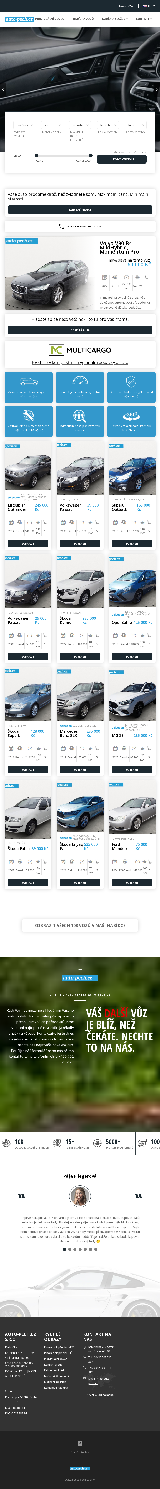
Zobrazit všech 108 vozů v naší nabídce (80, 925)
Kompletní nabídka (56, 1388)
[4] (80, 1249)
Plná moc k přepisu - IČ (58, 1353)
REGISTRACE (126, 6)
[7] (95, 1249)
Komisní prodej (53, 1365)
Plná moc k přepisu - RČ (59, 1347)
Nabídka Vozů (83, 19)
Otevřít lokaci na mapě (99, 1395)
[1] (64, 1249)
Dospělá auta (80, 330)
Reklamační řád (54, 1370)
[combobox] (24, 125)
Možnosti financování (57, 1376)
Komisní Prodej (80, 210)
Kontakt (85, 1452)
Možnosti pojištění (55, 1382)
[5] (85, 1249)
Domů (74, 1452)
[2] (69, 1249)
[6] (90, 1249)
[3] (74, 1249)
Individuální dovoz (50, 19)
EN (149, 6)
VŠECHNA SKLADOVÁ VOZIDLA (130, 152)
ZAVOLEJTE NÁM (83, 226)
